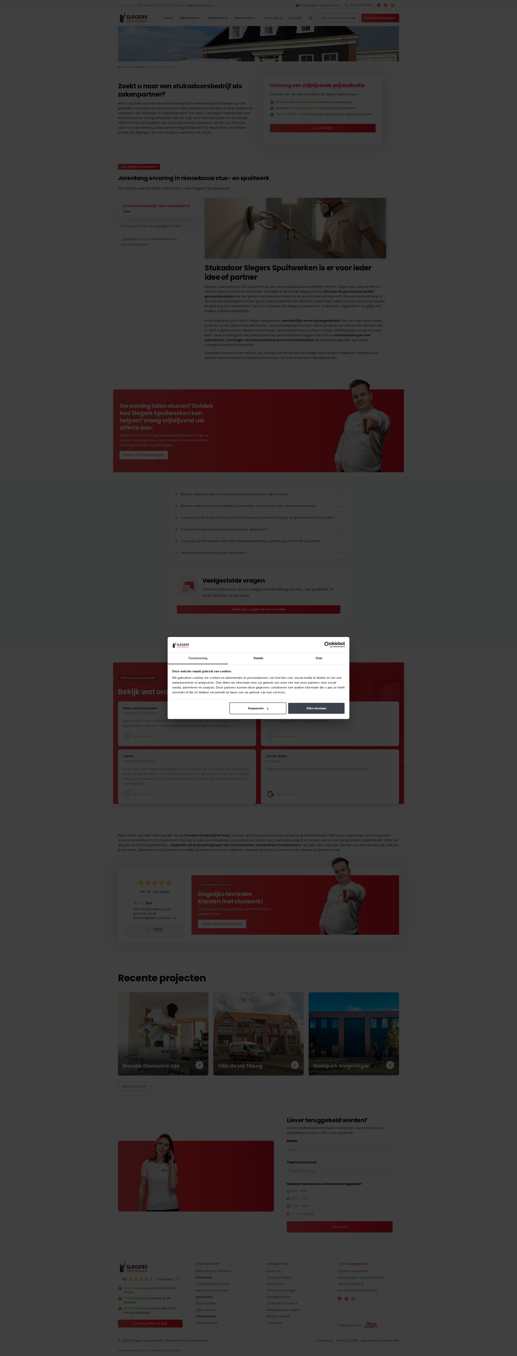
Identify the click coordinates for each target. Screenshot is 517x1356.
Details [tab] (259, 658)
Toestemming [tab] (197, 658)
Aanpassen (256, 708)
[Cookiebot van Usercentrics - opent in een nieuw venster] (327, 645)
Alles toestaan (316, 708)
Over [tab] (319, 658)
